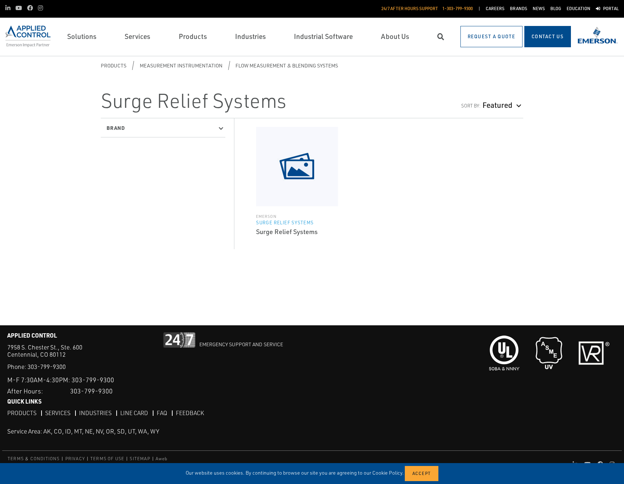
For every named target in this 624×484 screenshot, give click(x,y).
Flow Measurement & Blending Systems (286, 65)
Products (113, 65)
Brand (116, 127)
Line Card (134, 413)
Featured (497, 105)
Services (57, 413)
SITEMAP (140, 458)
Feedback (190, 413)
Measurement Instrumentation (181, 65)
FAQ (162, 413)
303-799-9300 (46, 366)
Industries (95, 413)
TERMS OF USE (107, 458)
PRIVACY (75, 458)
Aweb (162, 458)
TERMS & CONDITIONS (34, 458)
